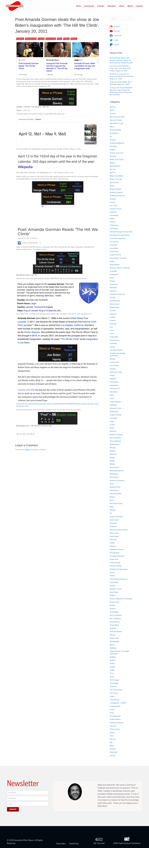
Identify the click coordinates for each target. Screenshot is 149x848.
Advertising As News (117, 117)
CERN (112, 219)
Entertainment (30, 39)
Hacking (113, 369)
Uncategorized (115, 716)
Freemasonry (115, 340)
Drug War (113, 271)
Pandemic (113, 526)
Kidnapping (114, 411)
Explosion (113, 314)
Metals (112, 461)
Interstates (114, 392)
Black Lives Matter (116, 176)
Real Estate (114, 592)
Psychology (114, 582)
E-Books (100, 6)
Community (89, 6)
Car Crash (113, 205)
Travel (112, 709)
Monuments (114, 477)
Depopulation (115, 264)
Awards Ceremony (116, 153)
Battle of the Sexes (117, 159)
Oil (111, 513)
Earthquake (114, 274)
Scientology (114, 612)
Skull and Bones (116, 631)
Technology (114, 683)
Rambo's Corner (116, 589)
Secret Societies (116, 615)
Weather (113, 749)
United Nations (115, 719)
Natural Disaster (116, 494)
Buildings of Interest (117, 196)
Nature (112, 497)
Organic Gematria (116, 517)
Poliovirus (113, 539)
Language (113, 418)
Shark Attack (114, 625)
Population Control (116, 549)
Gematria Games (116, 350)
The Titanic (114, 693)
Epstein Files (114, 307)
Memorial (113, 454)
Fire (111, 327)
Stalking (113, 657)
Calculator (111, 6)
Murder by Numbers (117, 480)
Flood (112, 330)
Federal (41, 39)
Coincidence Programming (119, 235)
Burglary (113, 199)
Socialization (114, 641)
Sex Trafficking (115, 618)
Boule (112, 186)
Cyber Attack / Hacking (118, 258)
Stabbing (113, 648)
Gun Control (114, 365)
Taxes (112, 677)
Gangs (112, 347)
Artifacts (113, 140)
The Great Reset (116, 690)
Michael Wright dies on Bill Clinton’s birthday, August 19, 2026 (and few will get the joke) (121, 60)
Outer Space (114, 520)
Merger (112, 457)
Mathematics (114, 444)
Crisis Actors (114, 251)
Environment (114, 304)
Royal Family (114, 602)
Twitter (116, 40)
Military (112, 464)
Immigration (114, 382)
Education (113, 287)
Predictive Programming (118, 569)
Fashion (113, 317)
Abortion (113, 107)
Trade (112, 696)
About (121, 6)
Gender (112, 359)
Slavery (112, 635)
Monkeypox (114, 474)
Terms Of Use (73, 843)
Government (50, 39)
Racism (74, 39)
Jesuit (112, 398)
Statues (112, 660)
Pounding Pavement (117, 556)
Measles (113, 448)
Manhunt (113, 431)
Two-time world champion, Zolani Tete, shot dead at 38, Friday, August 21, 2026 (120, 68)
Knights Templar (116, 415)
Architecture (114, 133)
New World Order (116, 503)
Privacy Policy (61, 843)
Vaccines (113, 726)
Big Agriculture (115, 166)
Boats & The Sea (116, 179)
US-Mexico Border (116, 723)
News (59, 39)
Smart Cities (114, 638)
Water (112, 746)
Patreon (116, 26)
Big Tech (113, 169)
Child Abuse (114, 225)
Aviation (113, 150)
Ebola (112, 278)
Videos (112, 732)
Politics (66, 39)
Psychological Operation (119, 579)
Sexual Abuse (115, 622)
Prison (112, 572)
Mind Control (114, 467)
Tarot (111, 673)
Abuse (112, 110)
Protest (112, 576)
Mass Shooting (115, 438)
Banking (113, 156)
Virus (111, 736)
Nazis (112, 500)
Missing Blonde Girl (117, 471)
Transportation (115, 706)
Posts (78, 6)
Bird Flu (112, 173)
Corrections (114, 248)
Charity (112, 222)
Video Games (115, 729)
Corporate (113, 245)
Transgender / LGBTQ (118, 703)
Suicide (112, 667)
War (111, 742)
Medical (112, 451)
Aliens (112, 127)
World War (113, 752)
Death (112, 261)
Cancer (112, 202)
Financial (113, 324)
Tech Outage (114, 680)
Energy (112, 297)
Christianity (114, 228)
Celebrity (20, 39)
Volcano (113, 739)
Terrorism (113, 686)
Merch (130, 6)
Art (111, 136)
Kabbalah (113, 405)
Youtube (116, 31)
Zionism (113, 755)
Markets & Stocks (116, 434)
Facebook (117, 35)
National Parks (115, 487)
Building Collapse (116, 192)
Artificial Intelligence (117, 143)
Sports (112, 645)
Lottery (112, 425)
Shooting (113, 628)
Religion (113, 595)
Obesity (112, 510)
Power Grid (114, 559)
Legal (112, 421)
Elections (113, 291)
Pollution (113, 546)
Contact (139, 6)
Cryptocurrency (115, 255)
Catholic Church (116, 209)
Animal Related (115, 130)
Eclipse (112, 281)
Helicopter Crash (116, 372)
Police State (114, 536)
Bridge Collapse (115, 189)
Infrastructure (115, 388)
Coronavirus (114, 242)
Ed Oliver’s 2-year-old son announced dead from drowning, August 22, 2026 (122, 76)
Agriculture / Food (116, 123)
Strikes (112, 663)
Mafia (112, 428)
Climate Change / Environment (121, 232)
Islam (112, 395)
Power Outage (115, 562)
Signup (13, 809)
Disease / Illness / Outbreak (120, 268)
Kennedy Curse (115, 408)
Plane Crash (114, 533)
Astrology (113, 146)
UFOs (112, 713)
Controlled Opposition (118, 238)
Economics (114, 284)
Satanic (112, 605)
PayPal (116, 45)
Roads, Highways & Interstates (121, 599)
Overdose (113, 523)
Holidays (113, 379)
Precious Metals (116, 566)
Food (112, 333)
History (112, 375)
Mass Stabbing (115, 441)
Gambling (113, 343)
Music (112, 484)
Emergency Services (117, 294)
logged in (28, 449)
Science (113, 608)
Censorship (114, 215)
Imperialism (114, 385)
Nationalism (114, 490)
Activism (113, 113)
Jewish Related (115, 402)
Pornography (114, 553)
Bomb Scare (114, 182)
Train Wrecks (114, 700)
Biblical (112, 163)
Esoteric (113, 310)
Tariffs (112, 670)
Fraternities (114, 337)
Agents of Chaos (116, 120)
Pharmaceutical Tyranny (119, 530)
